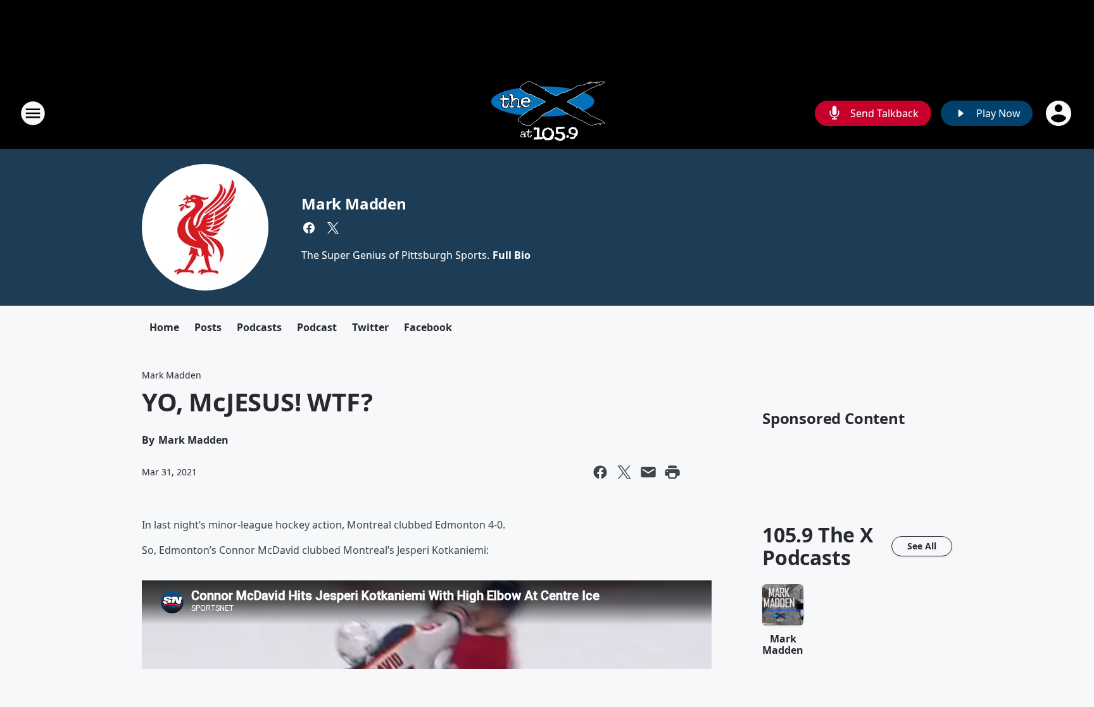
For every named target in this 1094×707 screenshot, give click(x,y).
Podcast (317, 327)
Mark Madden (353, 203)
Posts (208, 327)
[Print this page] (672, 472)
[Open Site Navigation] (33, 113)
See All (921, 546)
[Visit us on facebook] (309, 227)
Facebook (428, 327)
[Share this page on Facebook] (600, 472)
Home (164, 327)
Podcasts (259, 327)
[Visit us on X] (333, 227)
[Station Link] (547, 113)
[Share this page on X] (624, 472)
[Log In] (1060, 113)
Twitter (370, 327)
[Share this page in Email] (648, 472)
